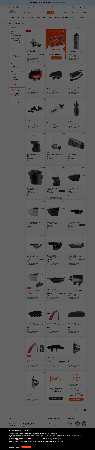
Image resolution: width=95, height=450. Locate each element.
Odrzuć (17, 446)
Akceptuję (26, 447)
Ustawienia (11, 446)
